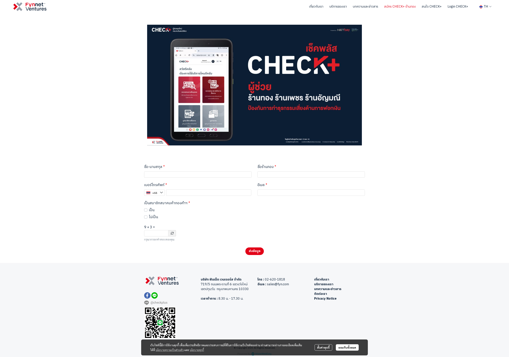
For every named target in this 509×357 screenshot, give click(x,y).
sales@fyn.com (278, 284)
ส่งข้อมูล (254, 251)
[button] (485, 6)
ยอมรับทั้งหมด (347, 347)
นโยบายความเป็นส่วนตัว (170, 350)
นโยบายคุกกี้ (197, 350)
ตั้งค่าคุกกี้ (323, 347)
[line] (154, 295)
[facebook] (147, 295)
